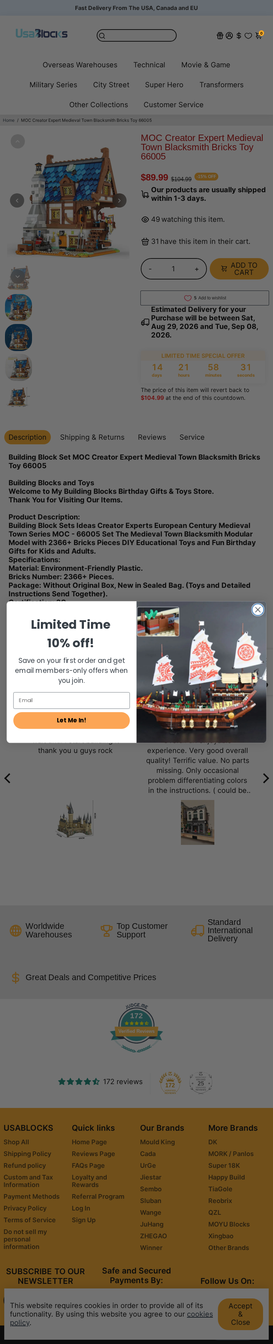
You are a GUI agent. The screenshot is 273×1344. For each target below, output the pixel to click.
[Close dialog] (258, 610)
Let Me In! (71, 720)
